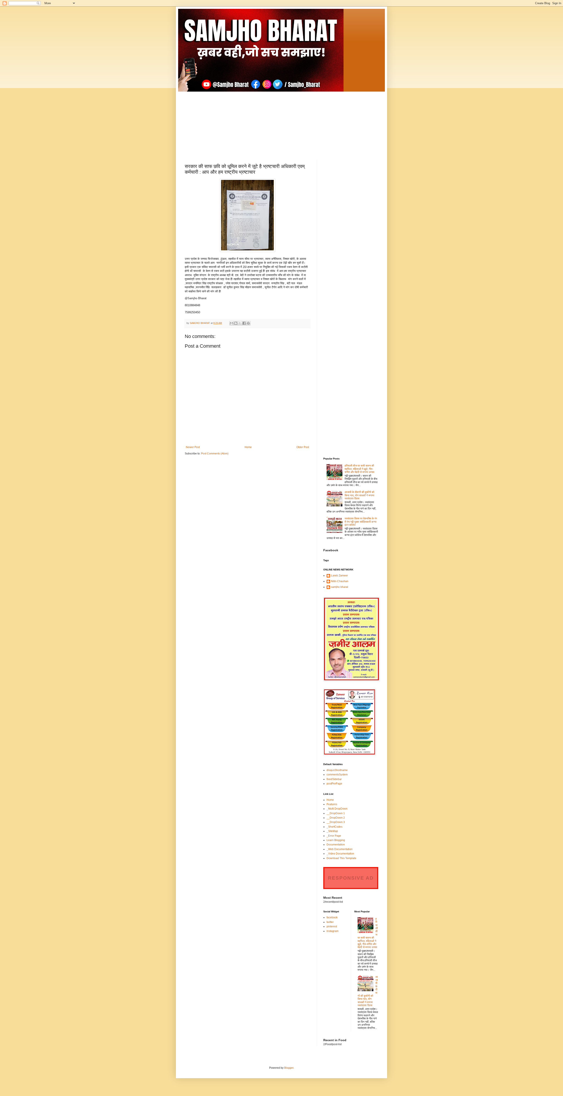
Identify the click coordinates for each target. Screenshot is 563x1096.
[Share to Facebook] (244, 323)
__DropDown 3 (336, 822)
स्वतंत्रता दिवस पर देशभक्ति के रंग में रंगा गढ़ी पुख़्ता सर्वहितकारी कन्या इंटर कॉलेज (361, 521)
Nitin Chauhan (339, 581)
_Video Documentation (340, 853)
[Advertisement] (281, 122)
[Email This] (231, 323)
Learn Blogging (336, 840)
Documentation (336, 844)
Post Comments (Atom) (214, 453)
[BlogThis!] (236, 323)
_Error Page (334, 835)
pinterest (332, 926)
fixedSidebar (334, 779)
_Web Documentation (340, 849)
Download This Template (341, 858)
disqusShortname (337, 770)
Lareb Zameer (339, 575)
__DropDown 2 (336, 817)
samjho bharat (339, 587)
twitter (330, 922)
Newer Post (193, 447)
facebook (332, 917)
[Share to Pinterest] (248, 323)
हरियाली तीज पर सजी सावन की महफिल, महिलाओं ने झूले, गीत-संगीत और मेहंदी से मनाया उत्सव (359, 469)
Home (248, 447)
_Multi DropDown (337, 808)
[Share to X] (240, 323)
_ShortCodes (334, 826)
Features (332, 804)
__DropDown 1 (336, 813)
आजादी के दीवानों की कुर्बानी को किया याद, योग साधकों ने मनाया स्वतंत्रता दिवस (359, 495)
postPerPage (334, 783)
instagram (332, 931)
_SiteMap (332, 831)
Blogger (288, 1067)
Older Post (302, 447)
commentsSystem (337, 774)
